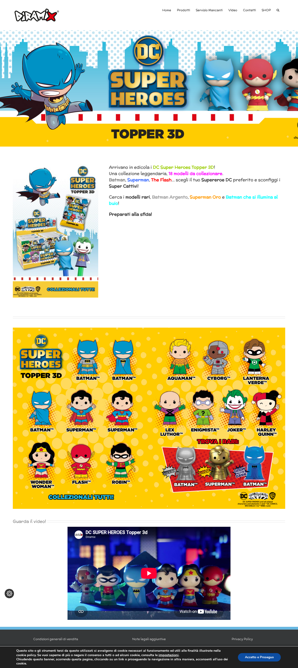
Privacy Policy (242, 639)
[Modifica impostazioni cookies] (9, 593)
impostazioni (169, 655)
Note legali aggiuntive (149, 639)
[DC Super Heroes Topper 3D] (149, 88)
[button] (278, 10)
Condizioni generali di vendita (55, 639)
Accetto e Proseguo (259, 657)
